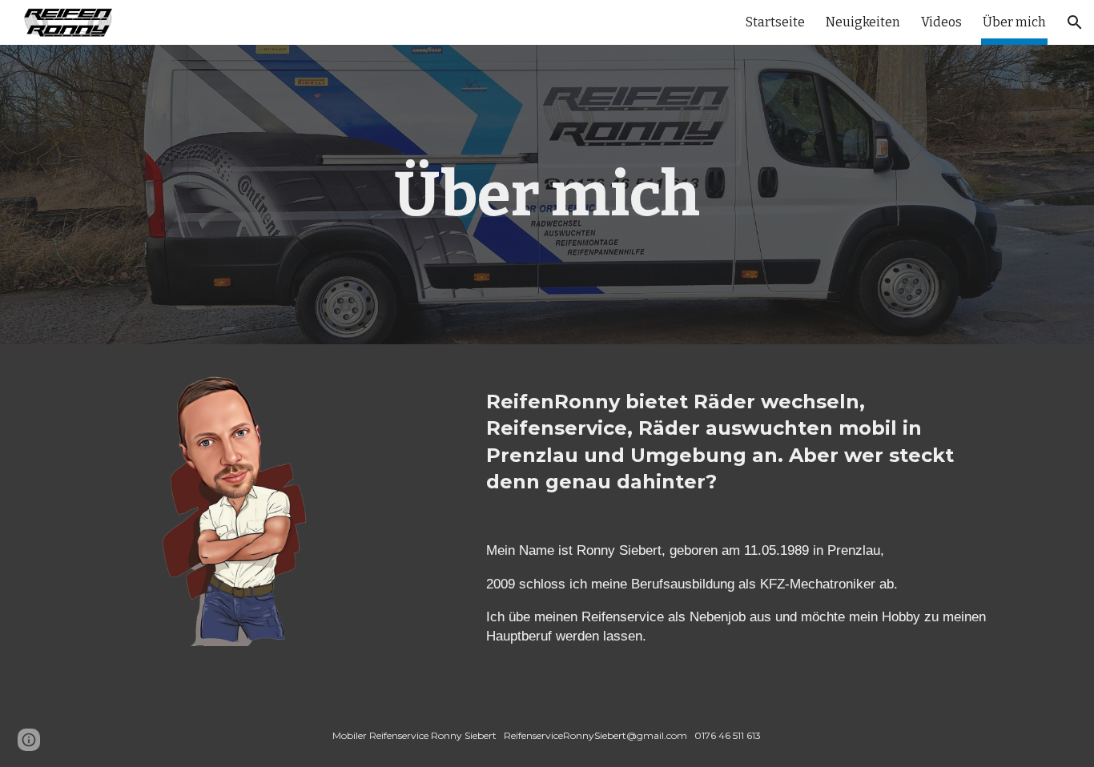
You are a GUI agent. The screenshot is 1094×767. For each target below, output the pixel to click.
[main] (547, 195)
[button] (1075, 22)
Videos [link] (941, 22)
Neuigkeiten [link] (863, 22)
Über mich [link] (1014, 22)
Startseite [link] (775, 22)
